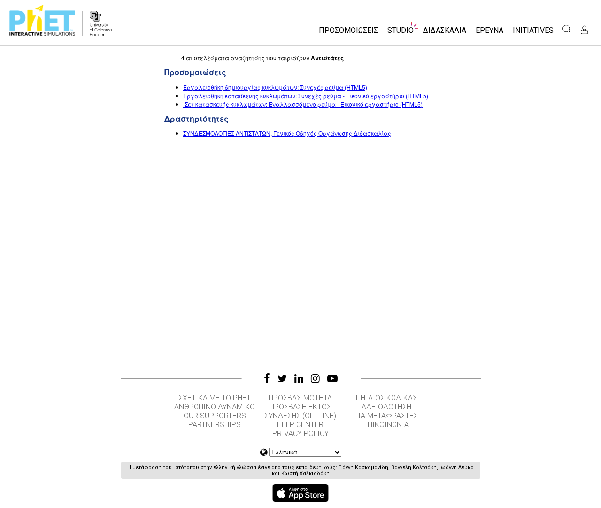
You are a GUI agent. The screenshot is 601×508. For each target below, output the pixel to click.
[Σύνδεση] (584, 30)
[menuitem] (348, 33)
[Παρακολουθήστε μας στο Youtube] (332, 378)
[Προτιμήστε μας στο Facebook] (267, 378)
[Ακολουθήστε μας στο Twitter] (282, 378)
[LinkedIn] (299, 378)
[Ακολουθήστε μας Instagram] (315, 378)
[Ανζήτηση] (567, 30)
